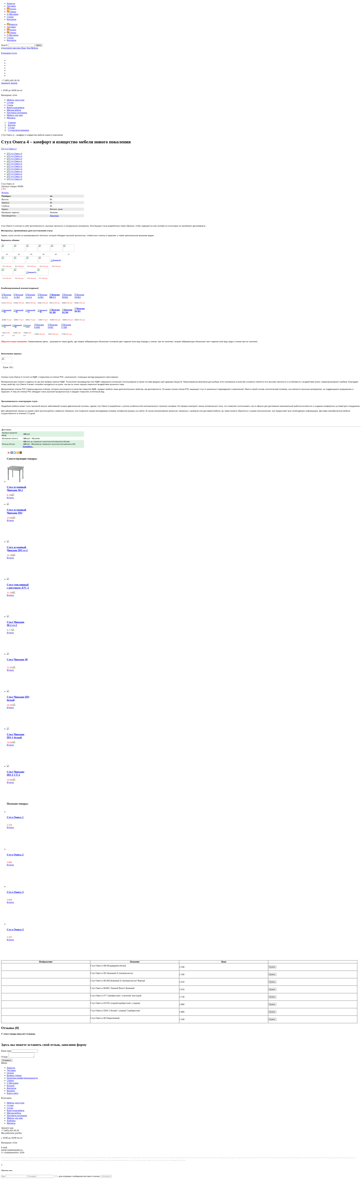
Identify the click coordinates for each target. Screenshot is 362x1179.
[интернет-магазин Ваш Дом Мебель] (19, 48)
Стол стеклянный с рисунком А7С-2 (18, 586)
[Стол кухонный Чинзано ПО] (8, 504)
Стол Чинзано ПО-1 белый (15, 736)
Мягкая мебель (14, 1113)
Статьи (10, 17)
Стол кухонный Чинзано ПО (16, 511)
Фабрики (11, 1120)
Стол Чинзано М (17, 659)
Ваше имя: (6, 1051)
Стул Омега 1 (15, 817)
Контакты (11, 19)
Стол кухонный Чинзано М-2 (16, 489)
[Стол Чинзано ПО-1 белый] (8, 729)
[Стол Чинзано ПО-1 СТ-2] (8, 766)
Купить (5, 192)
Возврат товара (14, 1075)
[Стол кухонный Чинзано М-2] (15, 481)
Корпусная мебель (15, 1110)
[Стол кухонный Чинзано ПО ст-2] (8, 541)
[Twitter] (14, 452)
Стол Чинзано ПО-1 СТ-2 (15, 773)
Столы (10, 1108)
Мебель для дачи (15, 1118)
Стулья (10, 1105)
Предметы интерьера (17, 1115)
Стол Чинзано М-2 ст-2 (15, 624)
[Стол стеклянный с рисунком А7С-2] (8, 579)
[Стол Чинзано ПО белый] (8, 691)
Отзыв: (4, 1057)
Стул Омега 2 (15, 854)
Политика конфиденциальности (22, 1078)
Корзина (11, 1090)
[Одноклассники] (17, 452)
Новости (11, 3)
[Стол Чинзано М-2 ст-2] (8, 616)
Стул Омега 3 (15, 892)
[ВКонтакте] (11, 452)
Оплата (12, 9)
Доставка (11, 6)
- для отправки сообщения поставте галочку (78, 1176)
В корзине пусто (9, 53)
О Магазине (12, 14)
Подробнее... (28, 447)
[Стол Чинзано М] (8, 654)
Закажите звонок (9, 83)
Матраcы (11, 1123)
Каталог (11, 1085)
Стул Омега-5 (15, 929)
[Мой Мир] (20, 452)
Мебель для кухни (15, 1103)
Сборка (12, 11)
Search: (4, 45)
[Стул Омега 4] (8, 149)
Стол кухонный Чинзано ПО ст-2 (17, 549)
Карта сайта (12, 1093)
